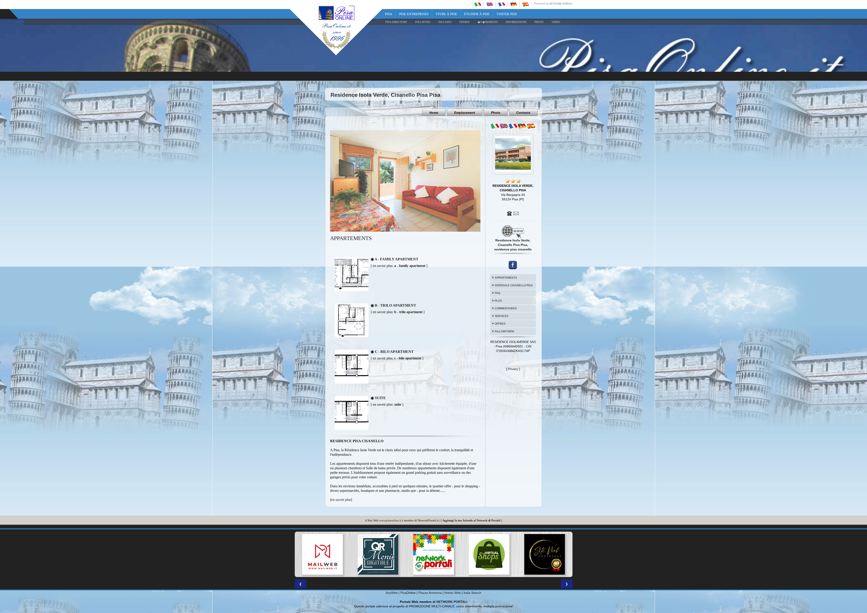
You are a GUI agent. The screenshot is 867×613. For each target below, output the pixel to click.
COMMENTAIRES (506, 308)
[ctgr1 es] (531, 126)
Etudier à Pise (476, 14)
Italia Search (472, 592)
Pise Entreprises (414, 14)
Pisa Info (445, 22)
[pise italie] (501, 4)
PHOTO (539, 22)
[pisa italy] (489, 4)
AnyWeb (392, 592)
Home (433, 112)
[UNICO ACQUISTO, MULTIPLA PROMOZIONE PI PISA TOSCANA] (322, 554)
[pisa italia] (477, 4)
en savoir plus (341, 500)
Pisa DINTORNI (504, 331)
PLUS (498, 300)
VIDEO (556, 22)
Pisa (388, 14)
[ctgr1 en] (503, 126)
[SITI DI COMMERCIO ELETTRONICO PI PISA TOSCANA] (378, 554)
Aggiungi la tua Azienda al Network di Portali (471, 520)
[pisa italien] (513, 4)
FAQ (497, 293)
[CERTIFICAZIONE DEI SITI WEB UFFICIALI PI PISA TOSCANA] (433, 554)
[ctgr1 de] (522, 126)
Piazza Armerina (430, 592)
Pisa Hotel (423, 22)
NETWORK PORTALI (451, 602)
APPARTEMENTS (506, 277)
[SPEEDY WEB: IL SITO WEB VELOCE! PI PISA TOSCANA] (489, 554)
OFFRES (464, 22)
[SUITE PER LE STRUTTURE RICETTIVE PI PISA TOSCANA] (544, 554)
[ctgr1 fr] (512, 126)
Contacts (523, 112)
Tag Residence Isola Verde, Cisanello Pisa (513, 392)
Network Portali (561, 3)
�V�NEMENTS (488, 22)
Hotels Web (452, 592)
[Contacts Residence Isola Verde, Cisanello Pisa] (513, 213)
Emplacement (464, 112)
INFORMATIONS (516, 22)
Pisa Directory (396, 22)
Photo (495, 112)
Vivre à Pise (446, 14)
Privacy (513, 369)
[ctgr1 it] (494, 126)
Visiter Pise (506, 14)
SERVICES (501, 316)
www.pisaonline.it (390, 520)
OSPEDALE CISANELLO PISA (514, 285)
